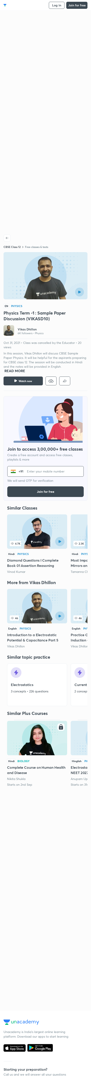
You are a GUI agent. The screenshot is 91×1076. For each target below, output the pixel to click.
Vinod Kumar (16, 572)
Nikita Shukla (16, 779)
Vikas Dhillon (16, 646)
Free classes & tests (36, 247)
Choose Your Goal (23, 5)
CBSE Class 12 (12, 247)
